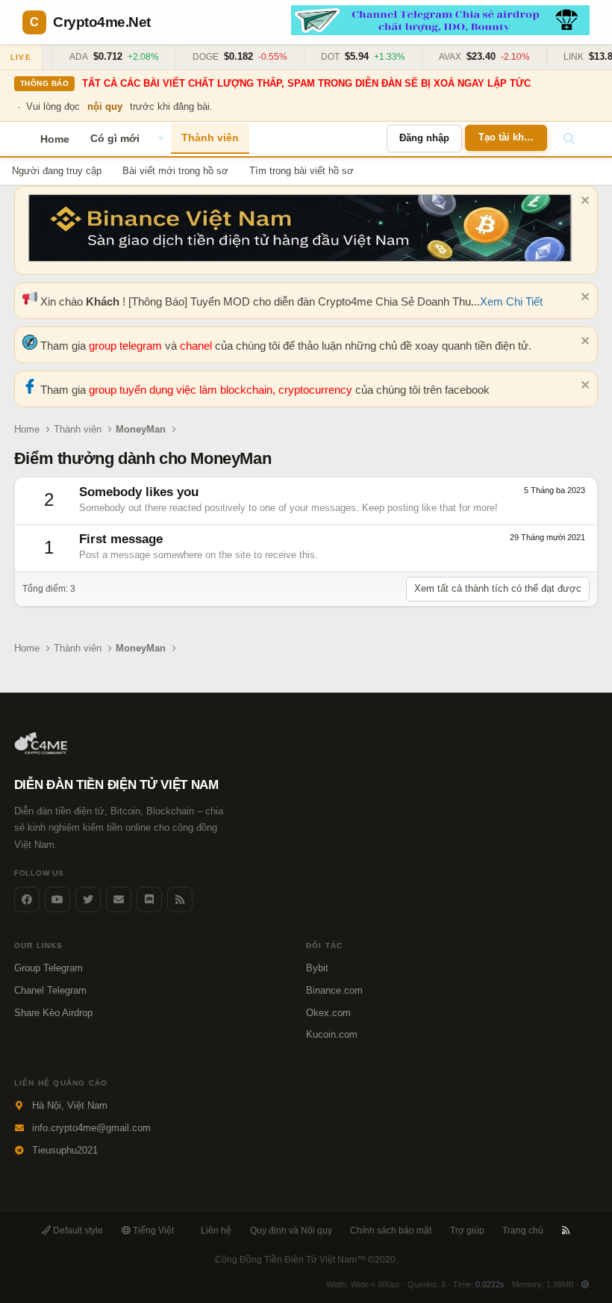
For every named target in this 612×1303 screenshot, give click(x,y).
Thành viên (210, 137)
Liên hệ (216, 1230)
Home (54, 139)
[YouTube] (57, 899)
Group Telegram (48, 968)
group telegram (127, 345)
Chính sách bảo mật (390, 1230)
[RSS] (566, 1230)
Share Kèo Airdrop (53, 1012)
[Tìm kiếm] (568, 139)
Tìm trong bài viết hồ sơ (301, 170)
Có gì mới (115, 138)
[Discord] (149, 899)
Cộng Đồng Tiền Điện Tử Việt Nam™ (306, 1259)
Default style (77, 1230)
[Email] (118, 899)
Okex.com (328, 1012)
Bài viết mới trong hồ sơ (175, 170)
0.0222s (490, 1284)
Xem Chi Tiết (511, 301)
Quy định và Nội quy (291, 1230)
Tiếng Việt (152, 1230)
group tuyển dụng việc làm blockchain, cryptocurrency (222, 389)
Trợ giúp (467, 1230)
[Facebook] (27, 899)
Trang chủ (522, 1230)
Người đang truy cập (57, 170)
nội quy (104, 106)
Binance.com (334, 990)
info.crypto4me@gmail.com (91, 1127)
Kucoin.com (331, 1034)
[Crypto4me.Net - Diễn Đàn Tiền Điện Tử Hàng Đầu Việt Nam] (42, 751)
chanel (197, 345)
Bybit (317, 968)
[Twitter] (88, 899)
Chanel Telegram (50, 990)
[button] (160, 139)
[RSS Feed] (180, 899)
